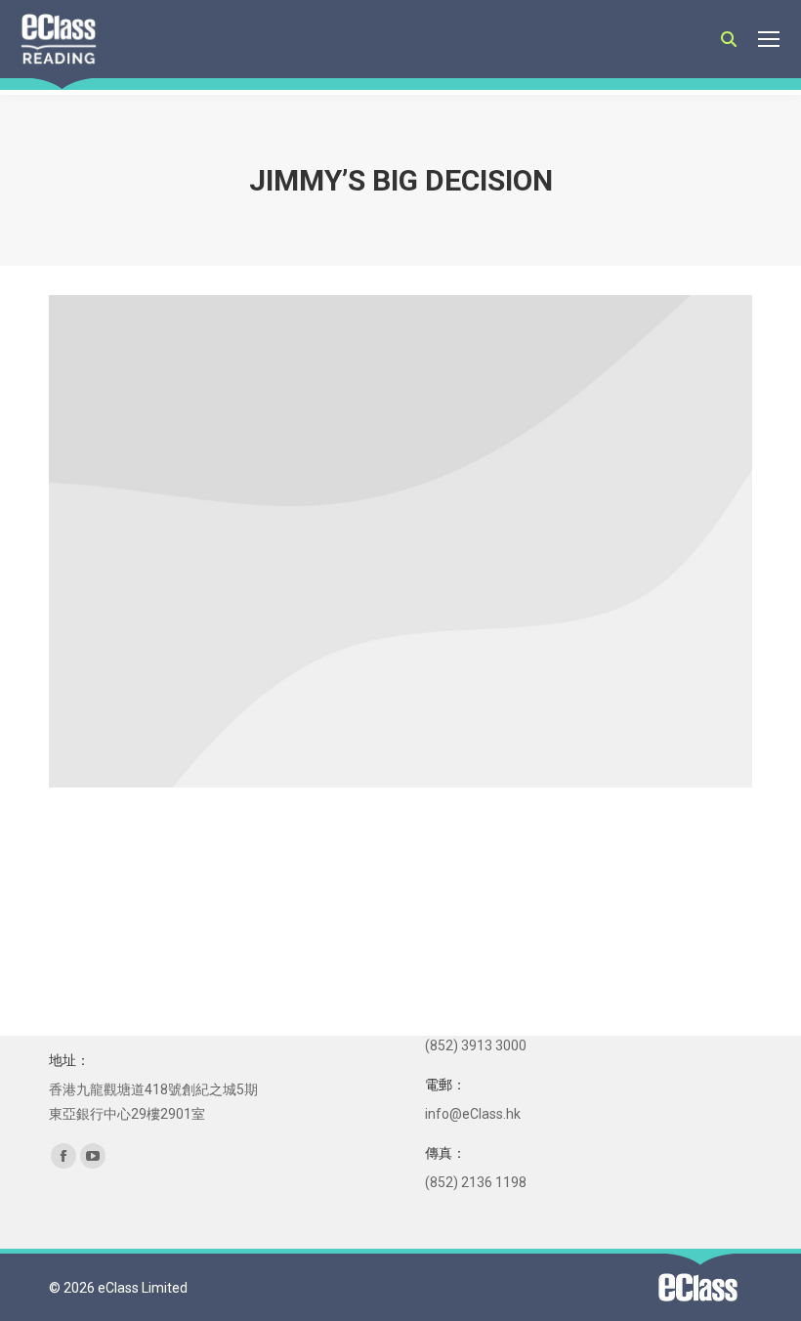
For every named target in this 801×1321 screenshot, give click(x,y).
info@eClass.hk (473, 1114)
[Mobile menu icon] (768, 39)
